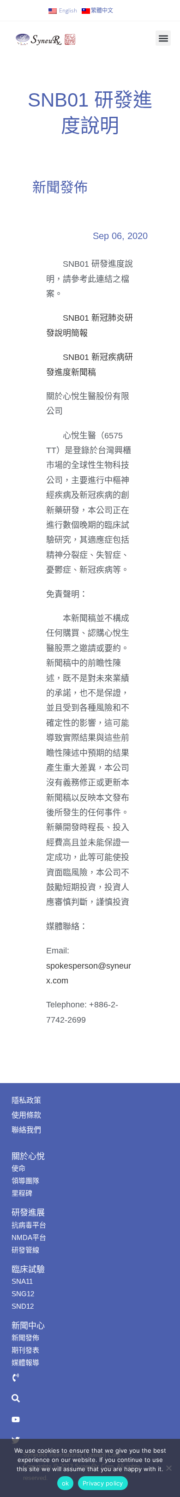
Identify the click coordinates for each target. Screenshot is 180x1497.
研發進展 (28, 1212)
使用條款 (26, 1115)
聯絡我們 (26, 1130)
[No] (168, 1468)
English (68, 10)
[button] (163, 38)
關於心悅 (28, 1156)
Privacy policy (103, 1483)
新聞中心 (28, 1325)
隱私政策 (26, 1100)
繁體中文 (102, 10)
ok (65, 1483)
